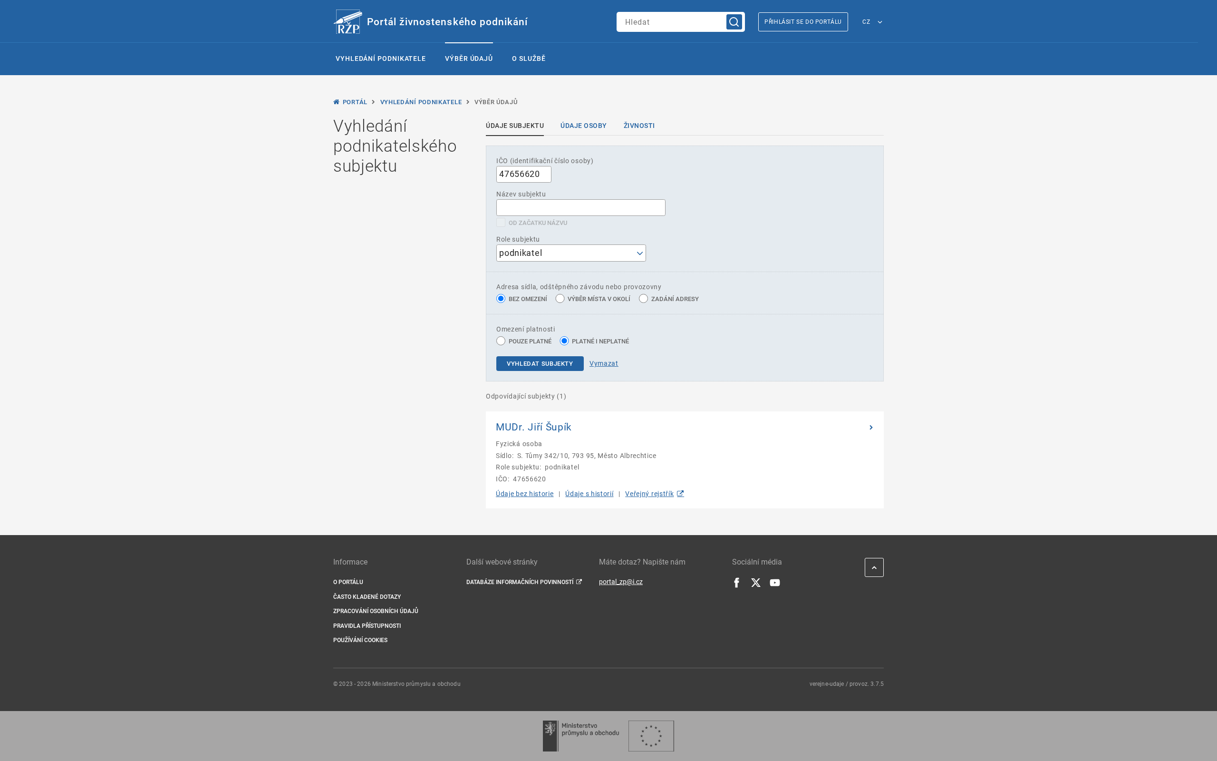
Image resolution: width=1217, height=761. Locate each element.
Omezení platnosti (525, 329)
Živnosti (639, 125)
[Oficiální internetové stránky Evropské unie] (651, 736)
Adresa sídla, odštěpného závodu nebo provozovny (579, 287)
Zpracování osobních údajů (375, 611)
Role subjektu (518, 239)
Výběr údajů (469, 58)
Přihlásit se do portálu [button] (803, 22)
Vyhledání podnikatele (381, 58)
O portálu (348, 582)
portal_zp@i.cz (621, 581)
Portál (355, 102)
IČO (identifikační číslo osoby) (545, 161)
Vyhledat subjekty (540, 363)
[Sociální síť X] (756, 585)
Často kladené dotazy (367, 597)
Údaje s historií (589, 494)
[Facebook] (737, 585)
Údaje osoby (583, 125)
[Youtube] (775, 585)
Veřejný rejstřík (649, 494)
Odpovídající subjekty (526, 396)
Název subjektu (521, 194)
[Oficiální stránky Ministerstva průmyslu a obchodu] (580, 736)
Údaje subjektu (515, 125)
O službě (528, 58)
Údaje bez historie (525, 494)
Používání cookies (360, 640)
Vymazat (603, 363)
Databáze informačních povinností (519, 582)
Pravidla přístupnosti (367, 626)
